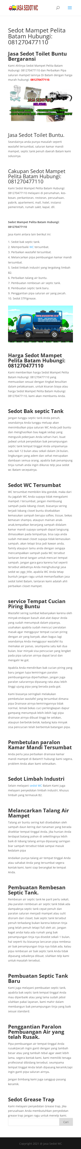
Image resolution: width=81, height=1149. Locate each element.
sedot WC (36, 785)
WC (31, 247)
